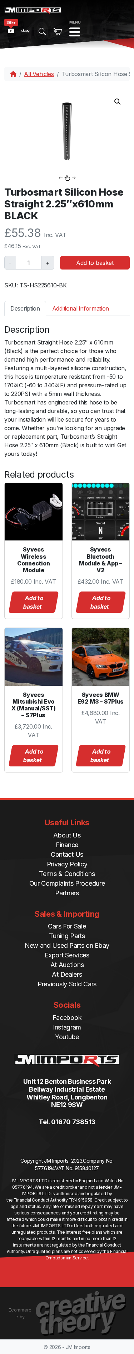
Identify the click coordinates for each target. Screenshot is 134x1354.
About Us (67, 835)
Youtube (67, 1037)
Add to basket (95, 262)
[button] (117, 101)
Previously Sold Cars (67, 984)
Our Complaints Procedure (67, 883)
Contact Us (67, 854)
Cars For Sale (67, 926)
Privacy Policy (67, 864)
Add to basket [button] (33, 602)
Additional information (80, 308)
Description (25, 308)
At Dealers (67, 974)
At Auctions (67, 964)
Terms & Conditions (67, 873)
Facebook (67, 1017)
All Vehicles (39, 73)
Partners (67, 893)
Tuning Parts (67, 936)
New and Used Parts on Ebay (67, 945)
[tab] (25, 308)
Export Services (67, 955)
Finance (67, 845)
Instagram (67, 1027)
